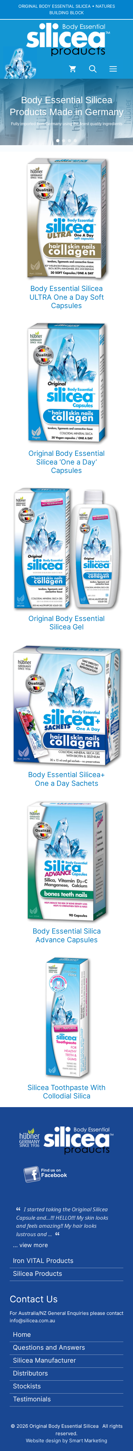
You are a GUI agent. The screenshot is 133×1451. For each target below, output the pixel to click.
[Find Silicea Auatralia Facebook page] (45, 1175)
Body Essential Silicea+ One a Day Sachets (66, 778)
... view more (30, 1245)
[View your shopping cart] (72, 69)
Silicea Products (37, 1273)
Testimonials (32, 1399)
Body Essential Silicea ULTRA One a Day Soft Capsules (66, 297)
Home (22, 1334)
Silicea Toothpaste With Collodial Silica (66, 1091)
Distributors (30, 1373)
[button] (93, 69)
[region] (66, 112)
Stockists (27, 1386)
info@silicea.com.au (32, 1320)
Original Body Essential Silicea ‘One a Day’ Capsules (66, 462)
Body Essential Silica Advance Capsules (67, 935)
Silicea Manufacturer (44, 1360)
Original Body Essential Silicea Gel (66, 622)
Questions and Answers (49, 1347)
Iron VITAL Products (43, 1261)
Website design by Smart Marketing (66, 1440)
